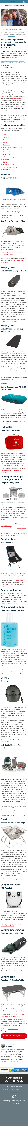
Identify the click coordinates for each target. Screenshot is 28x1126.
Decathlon (5, 603)
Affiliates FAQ (11, 36)
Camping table (7, 169)
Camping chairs (7, 152)
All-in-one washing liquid (10, 157)
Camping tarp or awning (10, 167)
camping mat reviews (7, 379)
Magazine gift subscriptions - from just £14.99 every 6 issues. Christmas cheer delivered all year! (13, 61)
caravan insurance (13, 1029)
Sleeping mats (7, 140)
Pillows (5, 142)
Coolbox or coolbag (8, 164)
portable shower (17, 98)
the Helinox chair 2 (19, 580)
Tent (4, 135)
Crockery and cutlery (9, 154)
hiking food (15, 535)
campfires (16, 106)
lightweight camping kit (9, 1023)
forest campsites (13, 121)
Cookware (6, 159)
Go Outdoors (14, 603)
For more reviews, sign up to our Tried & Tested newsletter (14, 1036)
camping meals (5, 535)
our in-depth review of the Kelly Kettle (14, 815)
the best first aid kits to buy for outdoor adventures (13, 470)
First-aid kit (6, 145)
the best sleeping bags (10, 321)
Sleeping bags (7, 137)
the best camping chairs (7, 584)
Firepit (5, 162)
